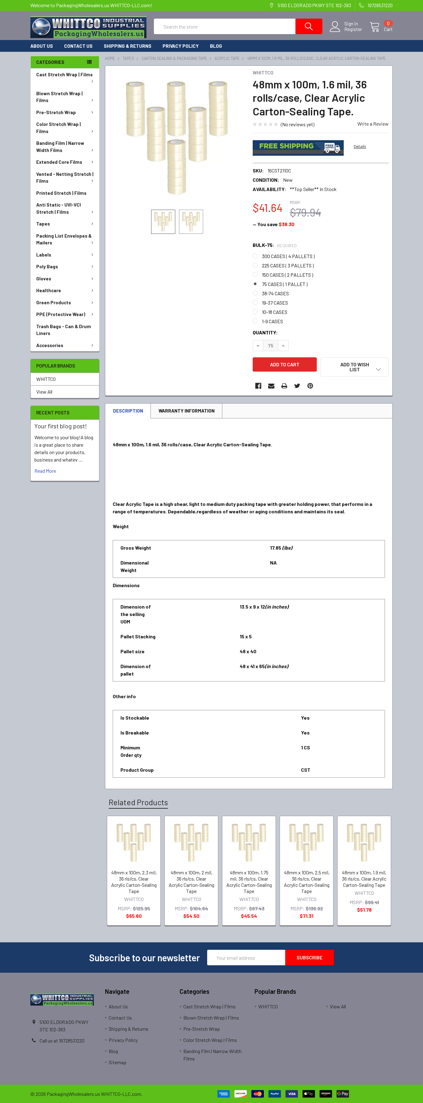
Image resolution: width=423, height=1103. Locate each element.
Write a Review (373, 124)
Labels (43, 254)
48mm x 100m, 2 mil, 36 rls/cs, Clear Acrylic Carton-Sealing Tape (191, 881)
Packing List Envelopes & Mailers (64, 239)
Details (360, 146)
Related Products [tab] (138, 802)
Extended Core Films (59, 162)
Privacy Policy (181, 46)
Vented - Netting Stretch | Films (65, 177)
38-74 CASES (275, 293)
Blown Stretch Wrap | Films (59, 97)
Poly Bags (47, 266)
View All (44, 392)
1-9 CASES (272, 321)
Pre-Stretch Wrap (56, 112)
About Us (41, 46)
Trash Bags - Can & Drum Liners (63, 330)
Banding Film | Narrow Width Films (60, 146)
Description (128, 410)
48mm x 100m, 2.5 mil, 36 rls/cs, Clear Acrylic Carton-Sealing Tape (306, 881)
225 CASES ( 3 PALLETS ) (288, 265)
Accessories (49, 345)
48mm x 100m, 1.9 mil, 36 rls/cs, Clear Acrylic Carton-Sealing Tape (364, 878)
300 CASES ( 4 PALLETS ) (288, 256)
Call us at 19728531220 (62, 1040)
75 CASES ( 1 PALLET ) (284, 284)
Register (353, 29)
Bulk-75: (275, 245)
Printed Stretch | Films (61, 193)
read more (45, 471)
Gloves (43, 278)
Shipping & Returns (127, 46)
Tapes (43, 223)
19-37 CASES (275, 303)
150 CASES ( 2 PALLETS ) (287, 275)
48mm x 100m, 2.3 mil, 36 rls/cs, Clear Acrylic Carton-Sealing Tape (134, 881)
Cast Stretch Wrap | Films (64, 74)
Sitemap (117, 1062)
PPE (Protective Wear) (60, 314)
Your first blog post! (60, 426)
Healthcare (48, 290)
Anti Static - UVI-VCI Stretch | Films (58, 208)
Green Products (53, 302)
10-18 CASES (274, 312)
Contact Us (78, 46)
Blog (216, 46)
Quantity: (265, 332)
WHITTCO (46, 379)
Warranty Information (187, 410)
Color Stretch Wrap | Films (58, 127)
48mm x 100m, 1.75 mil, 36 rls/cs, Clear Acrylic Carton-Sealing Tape (249, 881)
